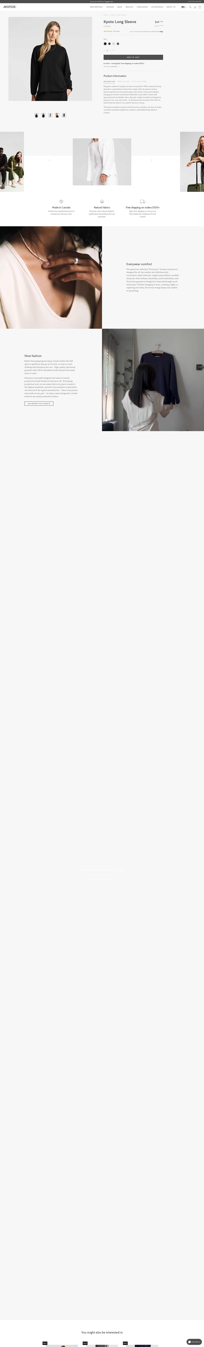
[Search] (190, 7)
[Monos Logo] (9, 6)
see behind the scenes (101, 879)
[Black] (105, 43)
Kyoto (106, 15)
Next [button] (89, 59)
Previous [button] (11, 59)
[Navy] (109, 43)
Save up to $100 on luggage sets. (102, 1)
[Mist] (113, 43)
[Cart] (200, 7)
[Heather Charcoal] (118, 43)
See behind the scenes (38, 403)
